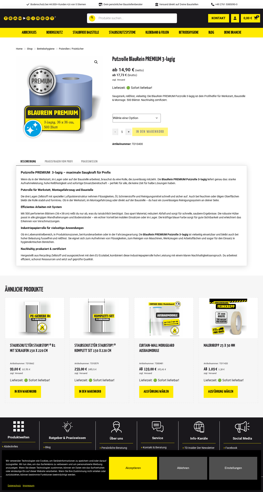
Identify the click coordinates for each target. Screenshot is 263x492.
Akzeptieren (133, 468)
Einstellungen (233, 468)
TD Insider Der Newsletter (198, 448)
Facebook (230, 448)
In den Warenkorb (150, 132)
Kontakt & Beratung (154, 447)
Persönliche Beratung (113, 448)
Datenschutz (14, 485)
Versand (121, 80)
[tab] (28, 162)
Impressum (28, 485)
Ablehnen (183, 468)
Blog (47, 447)
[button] (29, 32)
